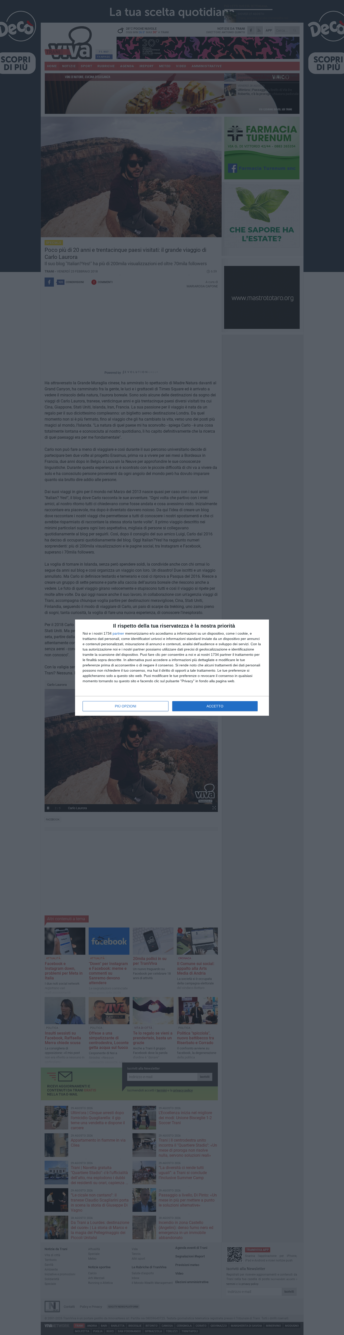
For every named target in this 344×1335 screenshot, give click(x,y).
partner (118, 633)
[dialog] (172, 668)
